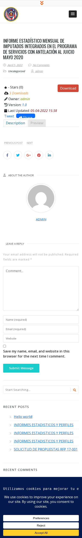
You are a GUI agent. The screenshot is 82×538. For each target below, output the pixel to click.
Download (68, 88)
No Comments (41, 65)
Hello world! (23, 416)
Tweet (9, 116)
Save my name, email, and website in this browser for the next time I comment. (36, 354)
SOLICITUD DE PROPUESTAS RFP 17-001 (46, 449)
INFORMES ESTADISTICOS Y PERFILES (43, 425)
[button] (73, 14)
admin (41, 219)
